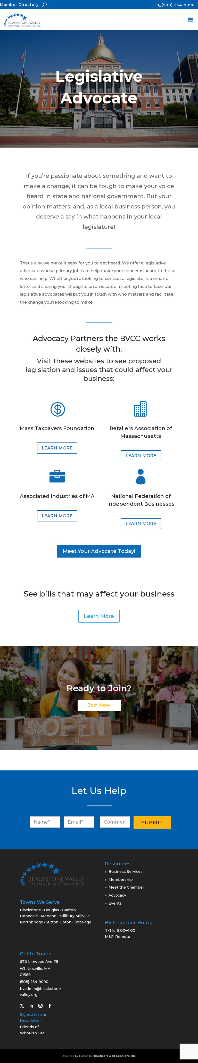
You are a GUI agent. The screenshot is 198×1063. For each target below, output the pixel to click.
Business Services (126, 871)
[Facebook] (52, 1006)
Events (115, 903)
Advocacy (117, 895)
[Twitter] (24, 1006)
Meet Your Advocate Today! (99, 551)
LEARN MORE (57, 447)
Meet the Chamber (126, 887)
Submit (152, 823)
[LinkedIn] (33, 1006)
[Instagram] (42, 1006)
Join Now (99, 705)
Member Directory (19, 4)
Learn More (99, 616)
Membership (121, 879)
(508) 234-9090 (178, 5)
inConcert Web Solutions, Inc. (114, 1056)
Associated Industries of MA (57, 496)
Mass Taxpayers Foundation (57, 428)
